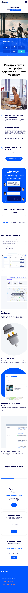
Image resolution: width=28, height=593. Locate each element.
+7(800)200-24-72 (5, 575)
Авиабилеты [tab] (5, 222)
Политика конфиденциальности (8, 584)
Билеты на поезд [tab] (22, 222)
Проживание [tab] (13, 222)
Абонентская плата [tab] (20, 476)
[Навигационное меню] (26, 2)
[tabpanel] (14, 251)
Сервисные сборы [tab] (7, 476)
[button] (6, 47)
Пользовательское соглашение (8, 581)
